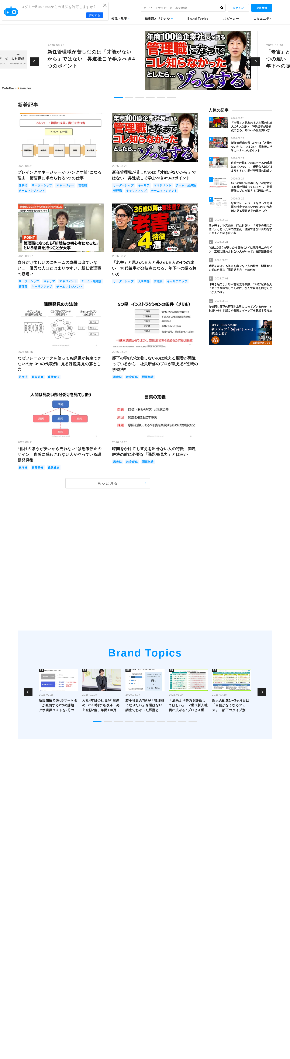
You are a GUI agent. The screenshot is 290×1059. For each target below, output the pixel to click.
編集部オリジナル (157, 18)
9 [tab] (182, 721)
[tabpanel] (145, 60)
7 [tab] (161, 721)
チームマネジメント (32, 190)
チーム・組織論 (186, 185)
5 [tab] (161, 97)
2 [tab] (129, 97)
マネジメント (163, 185)
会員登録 (261, 7)
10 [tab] (193, 721)
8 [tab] (171, 721)
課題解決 (53, 377)
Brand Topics (197, 18)
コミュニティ (263, 18)
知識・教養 (119, 18)
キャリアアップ (136, 190)
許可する (94, 15)
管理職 (82, 185)
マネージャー (65, 185)
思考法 (23, 377)
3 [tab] (139, 97)
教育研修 (37, 377)
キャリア (144, 185)
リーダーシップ (42, 185)
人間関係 (144, 281)
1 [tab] (118, 97)
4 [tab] (150, 97)
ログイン (238, 7)
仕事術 (23, 185)
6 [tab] (171, 97)
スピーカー (231, 18)
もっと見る (108, 483)
